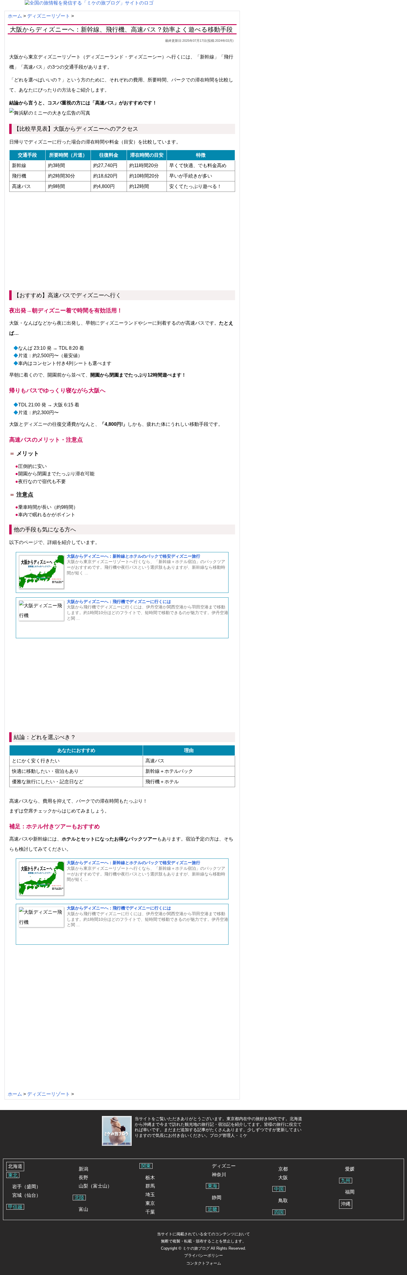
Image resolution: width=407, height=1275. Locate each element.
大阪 (283, 1177)
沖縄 (345, 1203)
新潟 (83, 1168)
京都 (283, 1168)
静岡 (216, 1197)
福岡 (350, 1191)
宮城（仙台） (26, 1195)
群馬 (150, 1185)
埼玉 (150, 1194)
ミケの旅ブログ (196, 1248)
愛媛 (350, 1168)
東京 (150, 1203)
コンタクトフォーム (203, 1263)
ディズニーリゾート (48, 15)
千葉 (150, 1211)
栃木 (150, 1177)
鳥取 (283, 1200)
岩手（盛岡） (26, 1186)
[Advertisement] (122, 242)
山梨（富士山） (95, 1185)
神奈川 (219, 1174)
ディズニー (224, 1165)
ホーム (15, 15)
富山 (83, 1209)
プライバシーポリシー (203, 1256)
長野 (83, 1177)
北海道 (15, 1166)
